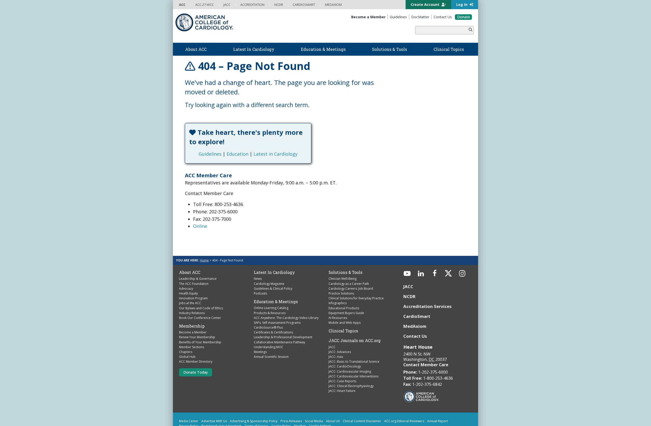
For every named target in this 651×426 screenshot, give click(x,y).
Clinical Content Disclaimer (362, 402)
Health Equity (188, 274)
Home (204, 241)
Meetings (260, 333)
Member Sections (191, 328)
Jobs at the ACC (190, 284)
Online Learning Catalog (271, 289)
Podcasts (260, 274)
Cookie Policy (281, 407)
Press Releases (291, 402)
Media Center (188, 402)
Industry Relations (192, 294)
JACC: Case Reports (342, 362)
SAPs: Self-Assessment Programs (277, 304)
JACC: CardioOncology (345, 347)
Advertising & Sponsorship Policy (253, 402)
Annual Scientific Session (271, 338)
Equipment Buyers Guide (346, 294)
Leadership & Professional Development (283, 318)
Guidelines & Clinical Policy (273, 269)
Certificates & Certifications (273, 313)
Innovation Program (193, 279)
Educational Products (344, 289)
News (258, 260)
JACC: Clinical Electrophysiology (351, 367)
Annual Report (437, 402)
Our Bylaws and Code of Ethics (201, 289)
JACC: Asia (336, 338)
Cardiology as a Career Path (349, 264)
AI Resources (338, 299)
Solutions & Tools (345, 253)
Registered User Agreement (221, 407)
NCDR (409, 278)
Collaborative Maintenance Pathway (279, 323)
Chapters (185, 333)
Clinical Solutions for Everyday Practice (356, 279)
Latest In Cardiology (274, 253)
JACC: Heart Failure (342, 372)
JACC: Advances (340, 333)
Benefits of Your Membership (200, 323)
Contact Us (415, 317)
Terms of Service (256, 407)
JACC (332, 328)
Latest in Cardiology (298, 135)
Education (260, 135)
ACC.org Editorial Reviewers (404, 402)
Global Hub (187, 338)
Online (200, 207)
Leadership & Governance (198, 260)
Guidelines (232, 135)
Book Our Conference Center (200, 299)
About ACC (189, 253)
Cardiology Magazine (269, 264)
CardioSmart (416, 297)
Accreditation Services (428, 287)
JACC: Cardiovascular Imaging (350, 352)
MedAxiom (414, 307)
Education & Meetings (276, 282)
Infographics (338, 284)
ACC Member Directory (195, 343)
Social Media (314, 402)
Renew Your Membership (197, 318)
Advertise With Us (214, 402)
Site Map (300, 407)
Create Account (425, 4)
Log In (462, 4)
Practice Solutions (341, 274)
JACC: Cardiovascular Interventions (353, 357)
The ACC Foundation (194, 264)
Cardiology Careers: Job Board (351, 269)
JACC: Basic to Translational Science (354, 343)
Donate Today (195, 353)
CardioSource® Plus (268, 308)
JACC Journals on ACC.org (355, 321)
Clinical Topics (343, 312)
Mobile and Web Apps (345, 304)
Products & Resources (270, 294)
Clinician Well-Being (343, 260)
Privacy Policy (188, 407)
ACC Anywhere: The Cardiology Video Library (286, 299)
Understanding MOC (268, 328)
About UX (333, 402)
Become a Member (192, 313)
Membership (192, 307)
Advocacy (186, 269)
